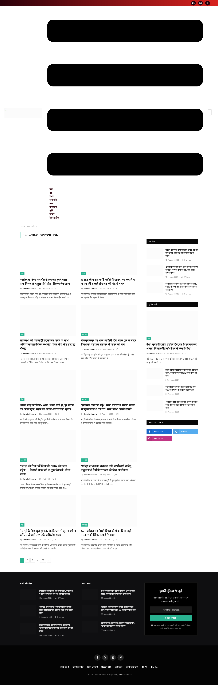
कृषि (83, 274)
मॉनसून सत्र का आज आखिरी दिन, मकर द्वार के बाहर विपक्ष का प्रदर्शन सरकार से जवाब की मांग (108, 342)
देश (22, 274)
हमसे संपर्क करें (132, 667)
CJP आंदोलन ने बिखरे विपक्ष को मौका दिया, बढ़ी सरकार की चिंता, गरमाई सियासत (106, 533)
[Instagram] (200, 3)
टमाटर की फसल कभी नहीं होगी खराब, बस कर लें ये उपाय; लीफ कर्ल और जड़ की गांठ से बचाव (108, 281)
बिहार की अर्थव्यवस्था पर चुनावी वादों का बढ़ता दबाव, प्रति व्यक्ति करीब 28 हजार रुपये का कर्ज (182, 373)
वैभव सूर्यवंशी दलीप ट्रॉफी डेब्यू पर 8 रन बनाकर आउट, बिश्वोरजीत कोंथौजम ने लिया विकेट (172, 346)
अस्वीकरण (118, 667)
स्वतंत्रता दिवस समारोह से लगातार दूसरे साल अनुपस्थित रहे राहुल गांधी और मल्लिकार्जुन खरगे (45, 281)
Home (22, 226)
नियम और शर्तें (92, 667)
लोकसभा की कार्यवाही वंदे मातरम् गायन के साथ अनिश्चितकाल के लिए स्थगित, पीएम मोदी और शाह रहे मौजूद (47, 344)
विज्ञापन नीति (106, 667)
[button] (125, 97)
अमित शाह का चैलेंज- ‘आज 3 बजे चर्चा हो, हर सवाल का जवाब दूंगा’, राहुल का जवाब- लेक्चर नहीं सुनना (47, 407)
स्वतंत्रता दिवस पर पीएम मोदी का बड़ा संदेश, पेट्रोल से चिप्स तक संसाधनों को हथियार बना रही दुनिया (181, 287)
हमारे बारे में (65, 667)
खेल (149, 338)
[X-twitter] (207, 3)
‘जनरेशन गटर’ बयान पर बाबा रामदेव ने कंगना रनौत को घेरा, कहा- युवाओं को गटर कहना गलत (181, 405)
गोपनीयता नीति (78, 667)
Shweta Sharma (29, 288)
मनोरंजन (84, 399)
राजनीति (84, 334)
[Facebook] (193, 3)
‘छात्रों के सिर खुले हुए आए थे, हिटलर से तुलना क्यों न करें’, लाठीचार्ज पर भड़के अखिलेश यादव (48, 533)
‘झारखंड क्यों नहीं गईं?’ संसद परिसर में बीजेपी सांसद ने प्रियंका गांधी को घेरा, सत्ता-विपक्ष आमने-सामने (108, 407)
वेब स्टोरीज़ (54, 217)
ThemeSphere (125, 674)
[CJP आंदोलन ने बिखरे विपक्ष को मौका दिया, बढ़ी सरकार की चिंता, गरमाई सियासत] (109, 511)
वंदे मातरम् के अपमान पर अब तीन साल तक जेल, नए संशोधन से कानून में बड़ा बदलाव (180, 388)
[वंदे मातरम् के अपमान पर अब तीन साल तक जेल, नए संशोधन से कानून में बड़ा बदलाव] (155, 390)
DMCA (154, 667)
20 (43, 560)
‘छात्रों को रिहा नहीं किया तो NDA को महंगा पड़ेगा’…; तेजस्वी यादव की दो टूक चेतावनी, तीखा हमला (45, 470)
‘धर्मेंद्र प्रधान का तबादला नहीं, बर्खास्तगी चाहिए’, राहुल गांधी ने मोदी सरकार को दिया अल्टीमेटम (106, 468)
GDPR (144, 667)
